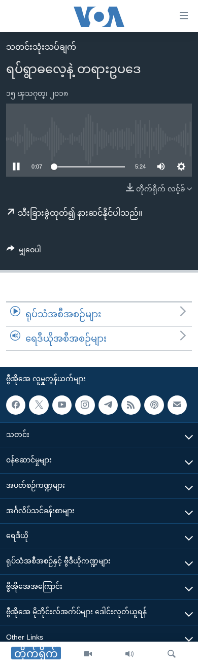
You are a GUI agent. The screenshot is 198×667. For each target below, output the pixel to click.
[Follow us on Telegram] (108, 405)
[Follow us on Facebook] (15, 405)
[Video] (88, 654)
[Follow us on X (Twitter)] (38, 405)
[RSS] (131, 405)
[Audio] (129, 654)
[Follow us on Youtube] (62, 405)
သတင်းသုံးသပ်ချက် (41, 47)
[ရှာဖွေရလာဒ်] (171, 654)
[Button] (24, 252)
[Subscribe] (177, 405)
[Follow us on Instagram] (84, 405)
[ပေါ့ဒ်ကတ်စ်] (153, 405)
